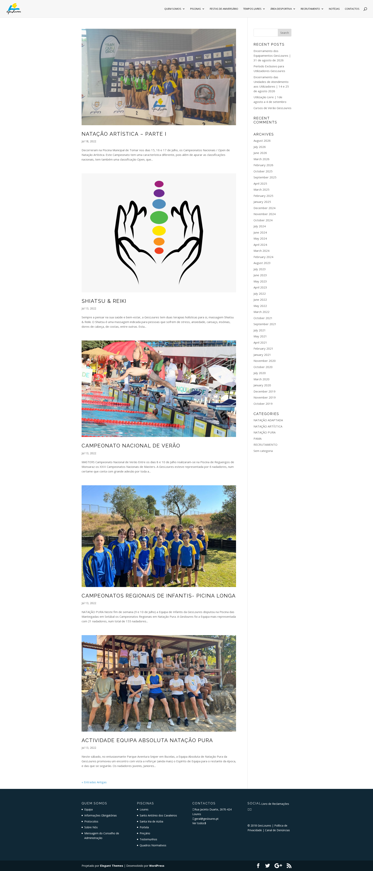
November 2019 (265, 397)
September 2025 (265, 177)
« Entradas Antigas (94, 782)
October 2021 (263, 318)
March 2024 (261, 251)
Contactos (352, 8)
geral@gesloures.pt (206, 819)
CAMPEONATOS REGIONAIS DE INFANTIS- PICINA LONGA (159, 596)
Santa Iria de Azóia (151, 821)
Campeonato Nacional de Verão (131, 446)
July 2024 (260, 226)
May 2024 (260, 238)
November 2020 (265, 361)
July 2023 (260, 269)
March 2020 (261, 379)
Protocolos (91, 821)
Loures (144, 809)
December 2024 (264, 208)
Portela (144, 827)
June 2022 (260, 299)
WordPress (156, 866)
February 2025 (263, 196)
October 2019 (263, 404)
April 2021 (260, 342)
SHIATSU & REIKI (104, 301)
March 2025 (261, 189)
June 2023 (260, 275)
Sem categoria (263, 451)
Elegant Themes (111, 866)
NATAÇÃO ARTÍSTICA (268, 426)
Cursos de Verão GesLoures (272, 108)
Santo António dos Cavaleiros (158, 815)
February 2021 (263, 348)
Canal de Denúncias (277, 830)
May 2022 (260, 306)
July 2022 (260, 293)
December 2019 (264, 391)
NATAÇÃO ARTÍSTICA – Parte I (124, 134)
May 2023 (260, 281)
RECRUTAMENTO (265, 444)
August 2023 (262, 263)
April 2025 (260, 183)
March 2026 (261, 159)
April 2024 (260, 245)
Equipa (88, 809)
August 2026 (262, 140)
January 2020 (262, 385)
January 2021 (262, 355)
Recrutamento (310, 8)
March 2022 (261, 312)
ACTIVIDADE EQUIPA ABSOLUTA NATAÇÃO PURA (147, 740)
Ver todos (199, 823)
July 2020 (260, 373)
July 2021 (260, 330)
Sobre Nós (91, 827)
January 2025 (262, 202)
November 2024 (265, 214)
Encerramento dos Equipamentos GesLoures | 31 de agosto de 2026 (272, 55)
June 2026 (260, 153)
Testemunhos (148, 839)
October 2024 (263, 220)
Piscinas (195, 8)
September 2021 (265, 324)
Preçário (145, 833)
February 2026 (263, 165)
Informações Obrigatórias (100, 815)
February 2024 (263, 257)
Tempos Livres (252, 8)
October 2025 (263, 171)
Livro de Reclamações (275, 804)
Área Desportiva (281, 8)
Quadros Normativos (153, 845)
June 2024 (260, 232)
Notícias (334, 8)
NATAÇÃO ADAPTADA (268, 420)
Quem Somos (172, 8)
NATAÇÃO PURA (264, 432)
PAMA (257, 438)
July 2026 (260, 147)
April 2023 (260, 287)
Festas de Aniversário (224, 8)
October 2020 (263, 367)
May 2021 (260, 336)
